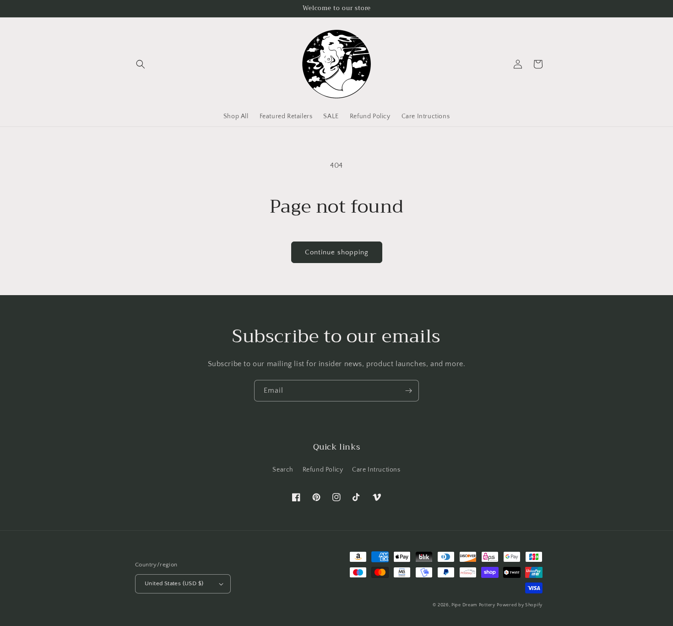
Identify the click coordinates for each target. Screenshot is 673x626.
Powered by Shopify (520, 605)
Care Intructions (376, 469)
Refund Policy (323, 469)
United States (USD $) (174, 583)
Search (282, 469)
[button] (140, 64)
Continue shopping (337, 252)
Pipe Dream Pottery (473, 605)
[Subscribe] (408, 390)
